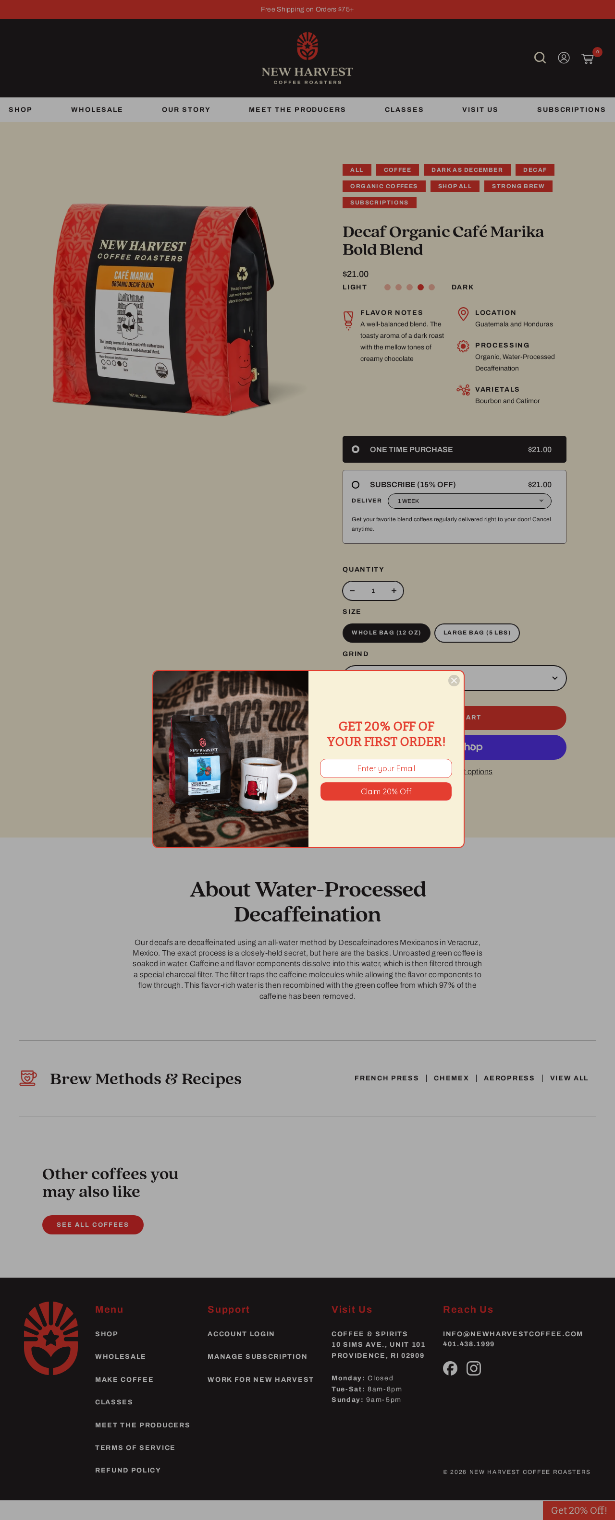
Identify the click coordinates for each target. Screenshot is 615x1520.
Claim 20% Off (386, 791)
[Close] (454, 680)
